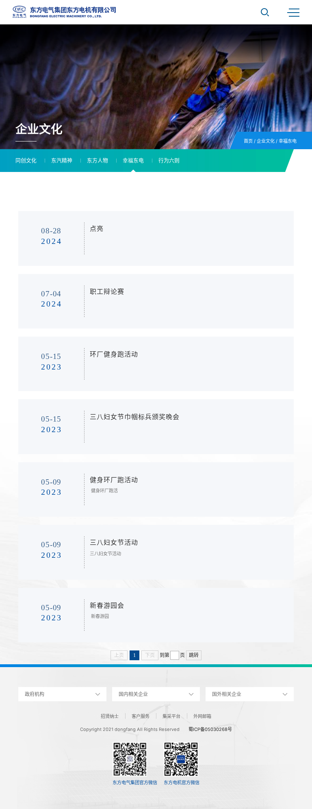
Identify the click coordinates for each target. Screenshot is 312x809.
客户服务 (141, 716)
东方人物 (97, 160)
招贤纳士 (110, 716)
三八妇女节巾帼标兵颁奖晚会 (135, 416)
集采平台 (171, 716)
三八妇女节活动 (114, 542)
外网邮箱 (202, 716)
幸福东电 (288, 141)
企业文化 (266, 141)
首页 (248, 141)
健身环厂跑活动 (114, 479)
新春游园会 (107, 605)
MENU (293, 12)
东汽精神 (61, 160)
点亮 (97, 228)
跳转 (194, 655)
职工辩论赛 (107, 291)
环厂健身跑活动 (114, 354)
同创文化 (26, 160)
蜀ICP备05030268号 (210, 729)
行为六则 (169, 160)
